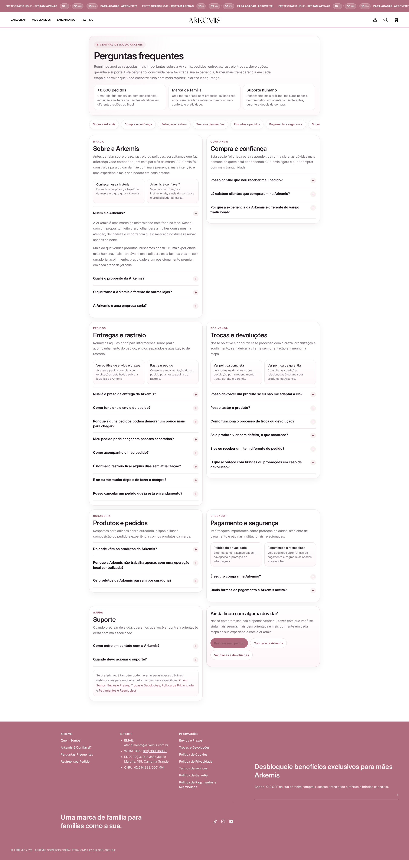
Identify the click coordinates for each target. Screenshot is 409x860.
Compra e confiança (138, 124)
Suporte (317, 124)
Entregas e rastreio (174, 124)
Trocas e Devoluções (145, 685)
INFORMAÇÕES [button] (188, 734)
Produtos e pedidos (247, 124)
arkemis (19, 850)
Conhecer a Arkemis (268, 643)
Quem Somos (71, 740)
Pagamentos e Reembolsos (118, 690)
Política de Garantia (193, 775)
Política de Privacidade (178, 685)
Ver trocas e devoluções (231, 655)
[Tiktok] (215, 821)
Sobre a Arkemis (104, 124)
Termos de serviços (193, 768)
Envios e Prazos (118, 685)
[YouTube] (231, 821)
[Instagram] (223, 821)
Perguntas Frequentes (77, 754)
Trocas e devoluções (210, 124)
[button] (20, 19)
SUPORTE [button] (126, 734)
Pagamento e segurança (285, 124)
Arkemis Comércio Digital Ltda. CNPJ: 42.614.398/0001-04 (75, 850)
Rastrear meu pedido (229, 643)
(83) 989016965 (155, 751)
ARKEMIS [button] (66, 734)
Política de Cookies (193, 754)
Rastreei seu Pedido (75, 761)
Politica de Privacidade (195, 761)
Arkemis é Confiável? (76, 747)
